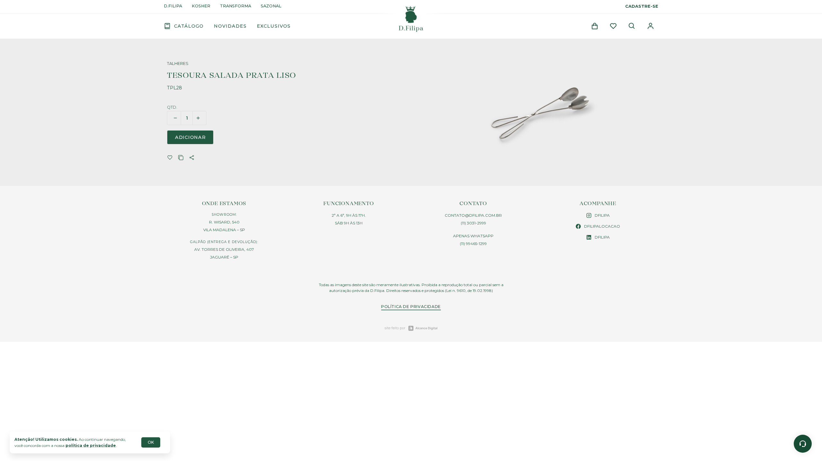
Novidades (230, 26)
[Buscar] (632, 26)
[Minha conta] (650, 26)
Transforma (235, 6)
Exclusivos (274, 26)
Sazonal (271, 6)
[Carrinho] (594, 26)
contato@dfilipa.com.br (473, 215)
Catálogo (189, 26)
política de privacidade (91, 445)
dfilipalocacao (602, 226)
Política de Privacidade (411, 306)
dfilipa (602, 215)
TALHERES (177, 64)
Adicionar (190, 137)
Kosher (201, 6)
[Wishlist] (613, 26)
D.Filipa (173, 6)
